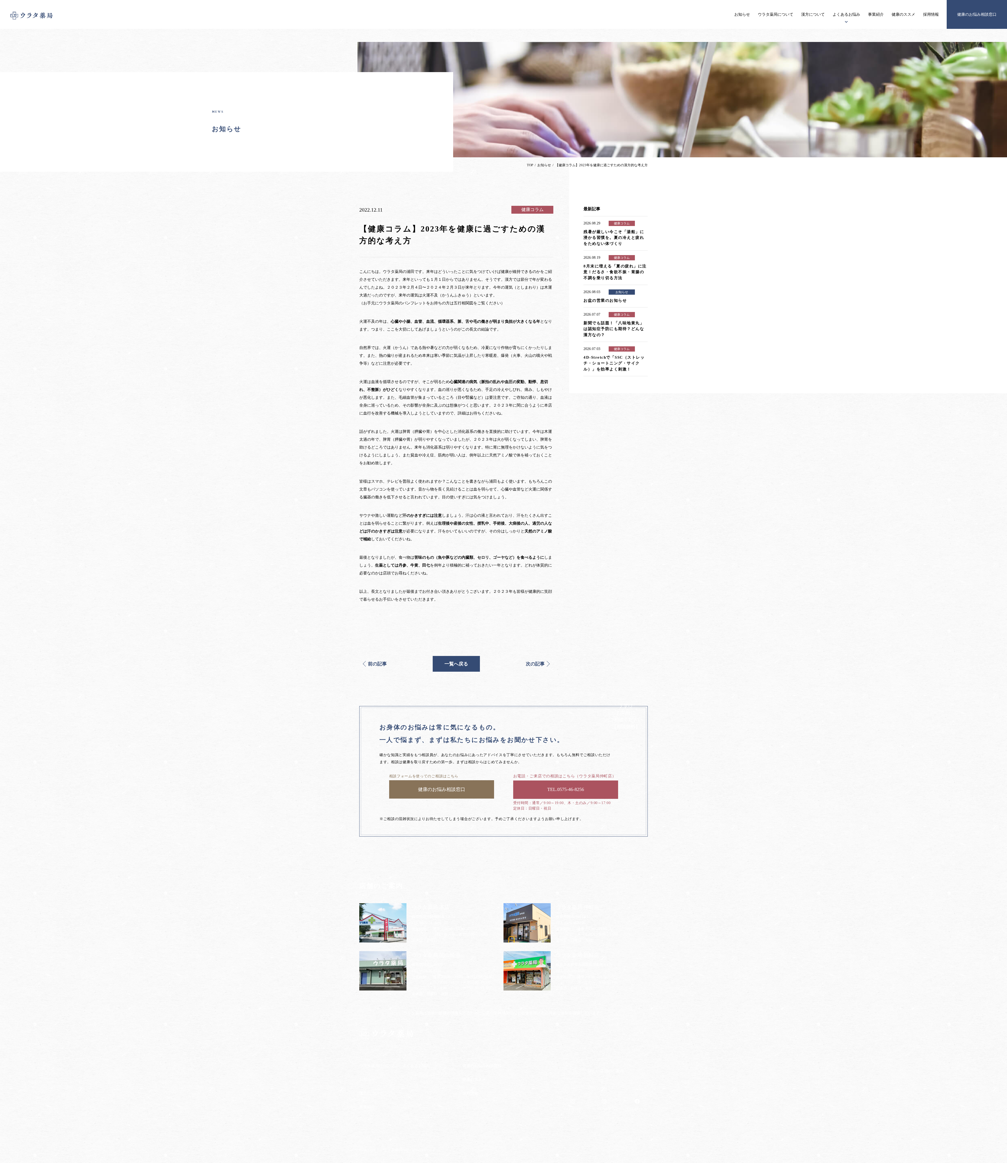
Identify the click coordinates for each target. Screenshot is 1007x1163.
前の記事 (377, 663)
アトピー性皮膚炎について (425, 1076)
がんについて (414, 1086)
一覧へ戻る (456, 663)
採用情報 (931, 14)
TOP (530, 165)
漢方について (813, 14)
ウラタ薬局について (775, 14)
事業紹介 (876, 14)
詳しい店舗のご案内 (606, 1071)
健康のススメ (903, 14)
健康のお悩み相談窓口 (977, 14)
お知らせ (742, 14)
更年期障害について (419, 1106)
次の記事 (535, 663)
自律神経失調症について (423, 1116)
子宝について (414, 1096)
